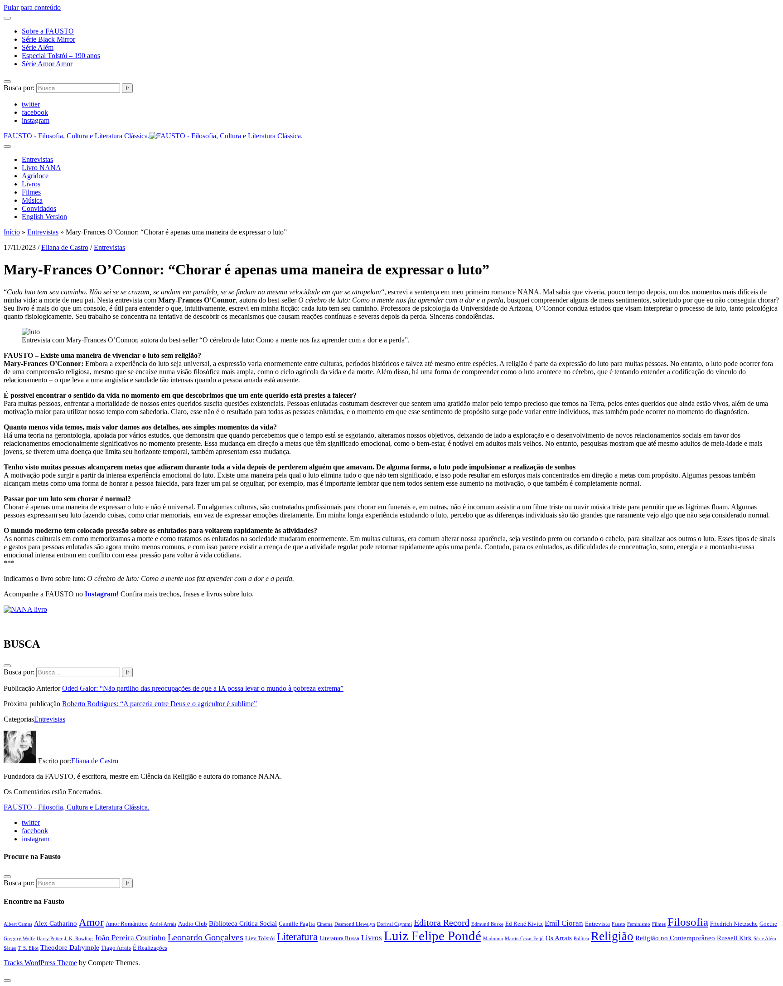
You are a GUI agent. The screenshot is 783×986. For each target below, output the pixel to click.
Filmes (31, 192)
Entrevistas (37, 159)
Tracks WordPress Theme (40, 962)
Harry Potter (50, 938)
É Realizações (150, 947)
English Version (44, 216)
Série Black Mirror (48, 39)
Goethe (768, 923)
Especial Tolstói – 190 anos (61, 55)
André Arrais (163, 924)
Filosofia (687, 922)
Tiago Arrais (116, 947)
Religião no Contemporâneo (675, 938)
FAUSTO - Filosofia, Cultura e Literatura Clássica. (77, 807)
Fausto (618, 924)
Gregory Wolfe (19, 938)
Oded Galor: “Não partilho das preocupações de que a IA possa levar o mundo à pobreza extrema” (202, 688)
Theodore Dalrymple (69, 947)
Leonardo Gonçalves (205, 937)
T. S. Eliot (28, 948)
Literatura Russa (339, 938)
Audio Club (192, 923)
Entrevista (597, 923)
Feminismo (638, 924)
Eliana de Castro (64, 247)
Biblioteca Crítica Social (243, 923)
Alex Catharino (55, 923)
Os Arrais (559, 938)
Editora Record (441, 922)
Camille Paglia (297, 923)
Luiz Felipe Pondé (432, 935)
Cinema (325, 924)
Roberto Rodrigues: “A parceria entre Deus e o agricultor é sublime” (159, 704)
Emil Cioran (564, 923)
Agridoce (35, 176)
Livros (31, 184)
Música (32, 200)
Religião (612, 936)
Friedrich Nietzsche (734, 923)
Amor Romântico (127, 923)
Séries (10, 948)
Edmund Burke (487, 924)
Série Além (37, 47)
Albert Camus (18, 924)
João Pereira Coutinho (130, 937)
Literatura (297, 936)
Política (581, 938)
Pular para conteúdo (32, 7)
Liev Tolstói (260, 938)
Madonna (493, 938)
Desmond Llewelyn (354, 924)
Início (12, 232)
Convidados (39, 208)
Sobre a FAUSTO (48, 31)
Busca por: (19, 88)
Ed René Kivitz (524, 923)
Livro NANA (41, 167)
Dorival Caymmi (394, 924)
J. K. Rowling (78, 938)
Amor (91, 922)
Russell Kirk (734, 938)
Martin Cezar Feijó (524, 938)
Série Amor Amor (47, 64)
